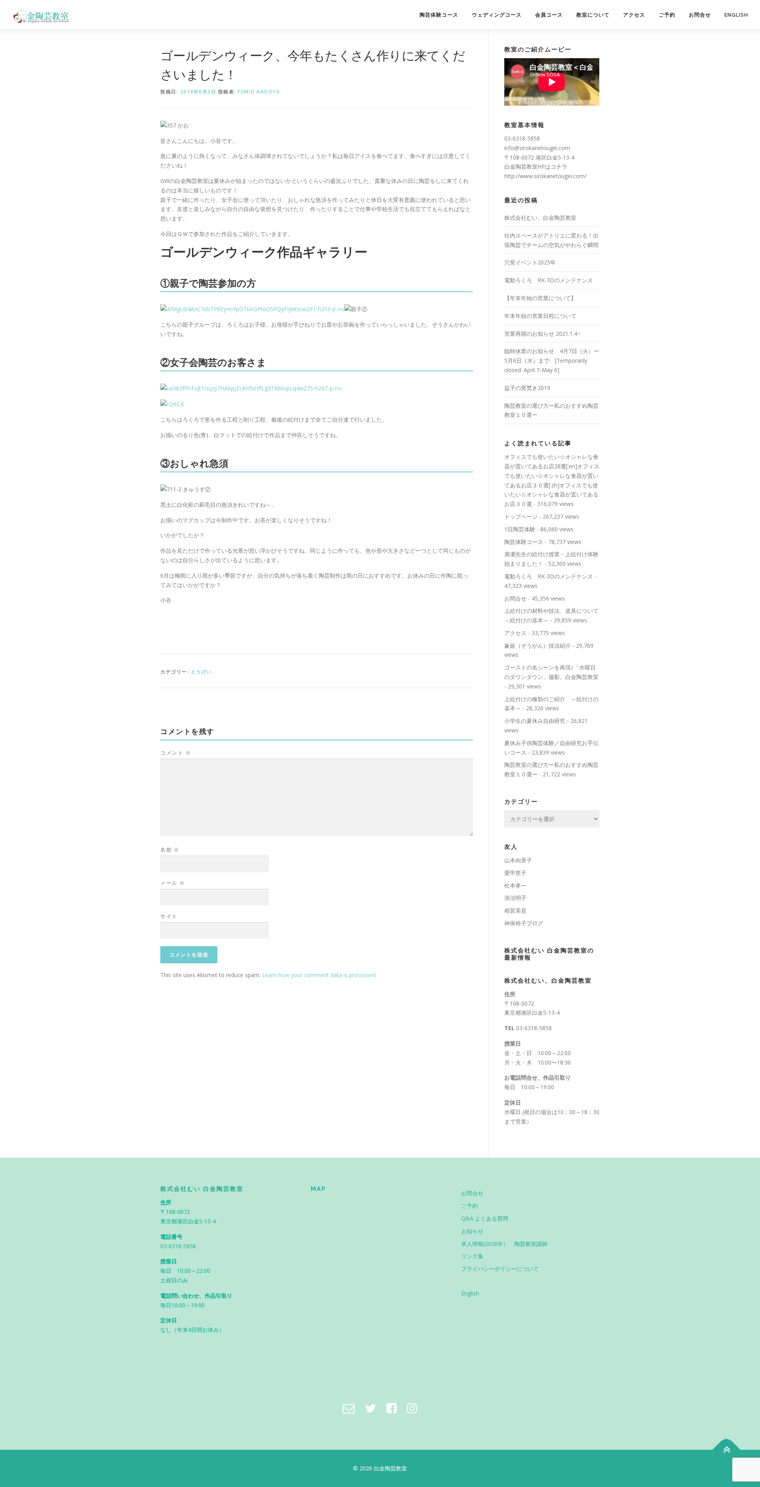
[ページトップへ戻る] (726, 1450)
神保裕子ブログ (523, 923)
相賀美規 (515, 910)
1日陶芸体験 (519, 529)
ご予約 (667, 15)
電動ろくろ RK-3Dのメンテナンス (548, 280)
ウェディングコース (497, 15)
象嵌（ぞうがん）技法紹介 (537, 645)
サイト (169, 916)
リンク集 (472, 1256)
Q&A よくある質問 (484, 1218)
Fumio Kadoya (259, 91)
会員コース (549, 15)
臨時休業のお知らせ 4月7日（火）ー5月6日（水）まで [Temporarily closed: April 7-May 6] (551, 360)
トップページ (521, 516)
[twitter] (370, 1408)
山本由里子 (518, 860)
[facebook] (391, 1408)
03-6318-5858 (534, 1028)
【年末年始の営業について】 (540, 298)
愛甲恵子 (515, 873)
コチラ (559, 166)
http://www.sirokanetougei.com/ (545, 176)
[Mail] (349, 1408)
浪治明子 (515, 897)
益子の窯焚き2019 (527, 388)
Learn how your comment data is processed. (319, 975)
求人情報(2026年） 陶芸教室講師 (504, 1243)
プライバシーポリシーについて (500, 1268)
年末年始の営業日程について (540, 315)
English (736, 15)
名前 (169, 849)
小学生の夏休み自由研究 (534, 720)
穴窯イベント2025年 (530, 262)
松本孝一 (515, 885)
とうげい (201, 671)
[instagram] (412, 1408)
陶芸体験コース (439, 15)
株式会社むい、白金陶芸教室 (540, 217)
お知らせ (472, 1231)
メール (172, 882)
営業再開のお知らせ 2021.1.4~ (542, 333)
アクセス (634, 15)
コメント (175, 752)
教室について (593, 15)
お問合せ (700, 15)
